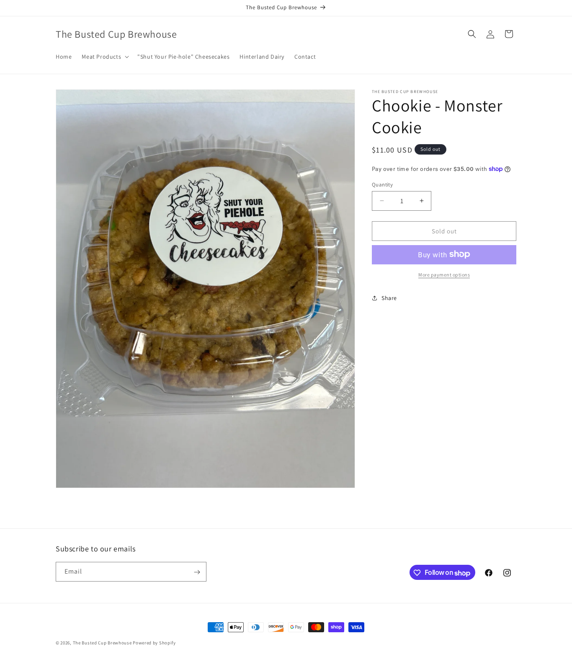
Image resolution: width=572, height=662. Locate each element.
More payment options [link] (444, 274)
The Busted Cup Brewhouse (102, 643)
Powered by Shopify (154, 643)
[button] (104, 56)
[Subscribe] (197, 572)
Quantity (382, 184)
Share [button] (389, 298)
